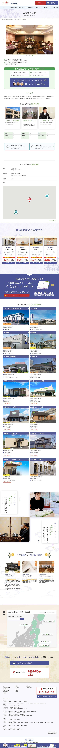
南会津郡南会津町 (29, 715)
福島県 (46, 634)
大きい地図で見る (53, 220)
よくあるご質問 (55, 7)
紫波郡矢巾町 (36, 703)
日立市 (15, 719)
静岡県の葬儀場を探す (52, 733)
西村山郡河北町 (17, 707)
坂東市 (14, 721)
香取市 (14, 729)
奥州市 (10, 703)
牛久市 (15, 722)
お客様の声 (46, 7)
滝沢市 (20, 701)
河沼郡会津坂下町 (17, 715)
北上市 (25, 703)
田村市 (14, 712)
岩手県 (15, 19)
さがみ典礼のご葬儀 (13, 7)
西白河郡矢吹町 (15, 714)
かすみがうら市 (32, 722)
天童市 (15, 708)
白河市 (10, 714)
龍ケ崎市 (26, 722)
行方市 (14, 725)
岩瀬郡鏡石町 (19, 712)
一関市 (18, 703)
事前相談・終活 (5, 688)
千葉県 (43, 645)
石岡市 (18, 722)
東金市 (11, 728)
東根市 (19, 705)
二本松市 (20, 711)
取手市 (48, 722)
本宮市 (28, 711)
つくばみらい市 (43, 722)
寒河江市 (11, 707)
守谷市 (38, 722)
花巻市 (22, 703)
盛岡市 (19, 19)
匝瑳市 (19, 728)
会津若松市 (11, 715)
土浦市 (22, 722)
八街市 (22, 729)
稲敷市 (52, 722)
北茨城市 (10, 719)
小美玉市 (10, 722)
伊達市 (16, 711)
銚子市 (15, 728)
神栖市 (18, 725)
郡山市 (10, 712)
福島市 (25, 711)
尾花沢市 (11, 705)
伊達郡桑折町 (33, 711)
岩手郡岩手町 (25, 701)
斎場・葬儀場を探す (29, 7)
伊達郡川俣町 (11, 711)
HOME (3, 19)
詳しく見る (20, 499)
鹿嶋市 (22, 725)
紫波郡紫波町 (30, 703)
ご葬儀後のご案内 (6, 690)
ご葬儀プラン (21, 7)
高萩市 (18, 719)
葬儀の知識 (38, 7)
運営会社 (4, 693)
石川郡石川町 (22, 714)
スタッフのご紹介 (6, 691)
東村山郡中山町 (20, 708)
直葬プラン (17, 687)
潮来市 (25, 725)
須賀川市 (24, 712)
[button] (26, 55)
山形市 (11, 708)
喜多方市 (23, 715)
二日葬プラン (17, 691)
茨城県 (45, 642)
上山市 (25, 708)
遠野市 (14, 703)
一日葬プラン (17, 690)
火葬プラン (17, 688)
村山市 (15, 705)
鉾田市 (10, 725)
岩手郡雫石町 (15, 701)
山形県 (24, 625)
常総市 (10, 721)
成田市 (10, 729)
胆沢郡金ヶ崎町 (43, 703)
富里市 (18, 729)
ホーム (4, 7)
